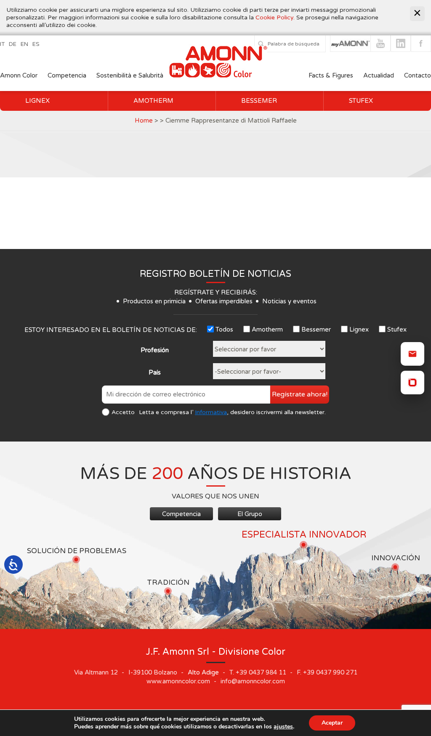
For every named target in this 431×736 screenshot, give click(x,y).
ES (36, 44)
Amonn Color (18, 75)
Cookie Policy (274, 17)
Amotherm (153, 100)
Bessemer (259, 100)
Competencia (67, 75)
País (155, 372)
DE (12, 44)
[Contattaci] (412, 354)
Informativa (211, 412)
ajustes (283, 727)
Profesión (155, 350)
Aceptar (332, 723)
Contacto (417, 75)
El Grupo (249, 514)
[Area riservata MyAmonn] (412, 382)
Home (144, 120)
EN (24, 44)
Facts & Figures (331, 75)
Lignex (37, 100)
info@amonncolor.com (253, 681)
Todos (224, 329)
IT (2, 44)
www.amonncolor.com (178, 681)
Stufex (361, 100)
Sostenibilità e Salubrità (129, 75)
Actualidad (379, 75)
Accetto (123, 412)
